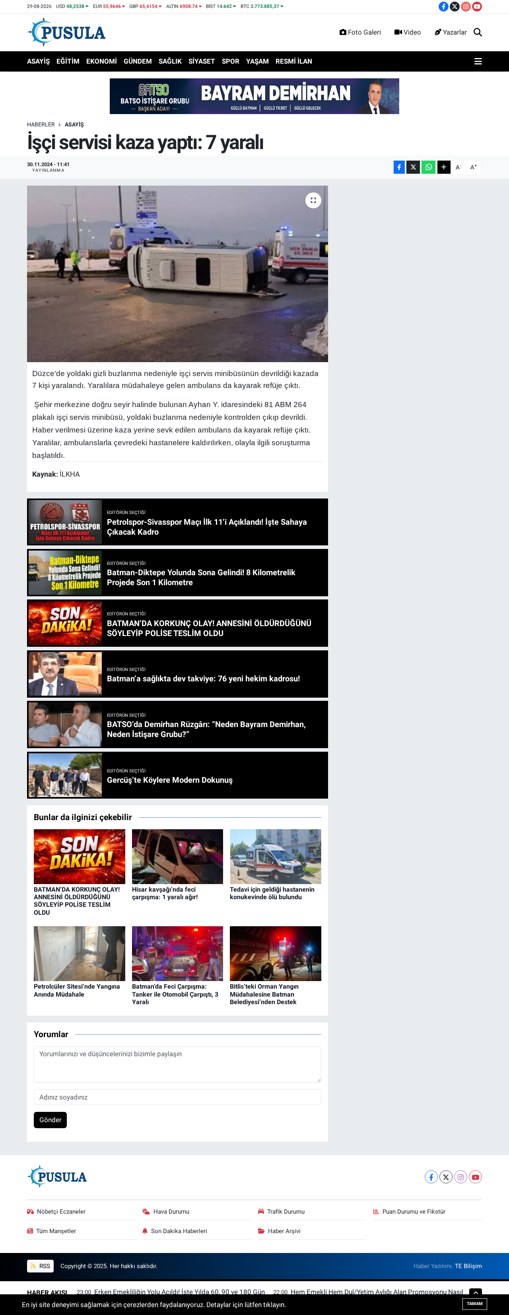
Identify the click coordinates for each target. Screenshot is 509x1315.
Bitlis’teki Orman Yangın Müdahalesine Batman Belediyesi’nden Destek (264, 994)
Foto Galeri (364, 32)
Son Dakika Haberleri (179, 1231)
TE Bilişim (468, 1266)
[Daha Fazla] (444, 167)
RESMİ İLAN (294, 61)
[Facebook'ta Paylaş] (399, 167)
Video (412, 32)
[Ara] (478, 32)
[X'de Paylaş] (413, 167)
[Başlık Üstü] (254, 96)
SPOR (230, 61)
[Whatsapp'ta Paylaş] (428, 167)
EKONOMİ (101, 61)
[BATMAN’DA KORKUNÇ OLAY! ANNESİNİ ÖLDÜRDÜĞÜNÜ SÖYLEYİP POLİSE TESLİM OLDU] (79, 856)
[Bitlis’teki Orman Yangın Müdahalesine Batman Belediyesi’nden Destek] (275, 953)
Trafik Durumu (286, 1211)
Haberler (41, 124)
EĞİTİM (68, 61)
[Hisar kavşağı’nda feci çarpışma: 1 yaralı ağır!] (177, 856)
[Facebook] (431, 1176)
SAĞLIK (170, 61)
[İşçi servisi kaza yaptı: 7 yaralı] (177, 274)
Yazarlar (455, 32)
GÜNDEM (138, 61)
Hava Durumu (171, 1211)
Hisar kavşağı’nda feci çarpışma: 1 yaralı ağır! (165, 893)
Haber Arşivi (284, 1231)
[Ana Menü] (478, 61)
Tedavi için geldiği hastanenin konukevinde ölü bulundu (272, 893)
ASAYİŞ (38, 61)
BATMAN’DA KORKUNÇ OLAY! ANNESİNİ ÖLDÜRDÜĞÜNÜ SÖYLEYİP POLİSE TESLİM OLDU (77, 901)
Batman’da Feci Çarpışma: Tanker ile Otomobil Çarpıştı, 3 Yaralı (175, 994)
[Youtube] (475, 1176)
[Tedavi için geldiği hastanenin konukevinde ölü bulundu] (275, 856)
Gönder (50, 1120)
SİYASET (201, 61)
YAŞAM (257, 61)
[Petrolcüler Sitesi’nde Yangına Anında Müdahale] (79, 953)
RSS (44, 1266)
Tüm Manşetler (56, 1231)
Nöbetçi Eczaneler (61, 1211)
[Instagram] (460, 1176)
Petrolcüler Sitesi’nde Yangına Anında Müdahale (77, 990)
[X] (446, 1176)
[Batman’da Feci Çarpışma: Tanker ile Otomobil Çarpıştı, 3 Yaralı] (177, 953)
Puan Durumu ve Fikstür (414, 1211)
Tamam (475, 1303)
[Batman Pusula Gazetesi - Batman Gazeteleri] (66, 32)
